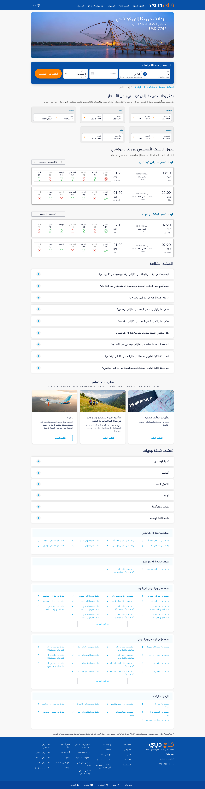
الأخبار (108, 749)
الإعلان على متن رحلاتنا (84, 764)
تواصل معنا (106, 754)
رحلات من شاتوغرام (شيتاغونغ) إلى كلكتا (160, 616)
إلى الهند (141, 87)
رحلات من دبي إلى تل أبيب (53, 703)
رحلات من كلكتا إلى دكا (159, 663)
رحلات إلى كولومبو (42, 767)
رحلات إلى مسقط (43, 757)
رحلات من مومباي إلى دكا (88, 671)
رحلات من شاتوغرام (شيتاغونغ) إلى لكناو (90, 616)
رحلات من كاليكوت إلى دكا (88, 655)
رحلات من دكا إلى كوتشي (123, 545)
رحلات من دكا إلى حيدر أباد (123, 540)
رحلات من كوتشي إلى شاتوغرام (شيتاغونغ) (55, 665)
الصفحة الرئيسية (166, 87)
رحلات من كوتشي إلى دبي (88, 711)
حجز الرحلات (126, 744)
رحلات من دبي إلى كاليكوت (88, 703)
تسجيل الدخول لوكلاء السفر (85, 772)
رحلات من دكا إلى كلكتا (159, 545)
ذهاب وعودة (161, 65)
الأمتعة (128, 759)
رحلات (152, 87)
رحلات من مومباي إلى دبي (53, 711)
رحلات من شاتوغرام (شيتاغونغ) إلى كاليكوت (54, 608)
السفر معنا (124, 5)
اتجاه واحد (146, 65)
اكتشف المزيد (157, 437)
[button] (102, 274)
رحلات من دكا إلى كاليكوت (53, 540)
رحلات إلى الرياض (43, 752)
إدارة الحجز (107, 744)
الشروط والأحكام (167, 758)
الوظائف (67, 767)
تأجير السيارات (64, 752)
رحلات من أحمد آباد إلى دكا (158, 646)
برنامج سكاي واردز (95, 5)
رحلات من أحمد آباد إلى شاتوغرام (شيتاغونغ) (124, 648)
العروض (127, 749)
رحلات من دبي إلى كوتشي (122, 703)
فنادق (68, 757)
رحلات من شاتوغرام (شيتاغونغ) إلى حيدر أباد (124, 608)
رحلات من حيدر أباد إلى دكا (88, 646)
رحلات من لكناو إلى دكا (159, 671)
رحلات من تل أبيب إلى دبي (157, 720)
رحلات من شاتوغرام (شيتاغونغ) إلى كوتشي (124, 571)
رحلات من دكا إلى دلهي (89, 540)
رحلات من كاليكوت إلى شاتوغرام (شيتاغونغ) (55, 657)
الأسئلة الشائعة (84, 752)
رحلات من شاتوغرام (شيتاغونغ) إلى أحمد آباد (159, 608)
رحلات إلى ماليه (44, 762)
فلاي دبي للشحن (104, 759)
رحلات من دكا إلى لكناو (89, 545)
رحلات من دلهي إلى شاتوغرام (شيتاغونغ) (125, 657)
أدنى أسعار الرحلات (65, 746)
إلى (141, 71)
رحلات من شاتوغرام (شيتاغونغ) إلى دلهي (90, 608)
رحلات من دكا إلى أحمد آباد (158, 540)
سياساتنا (170, 754)
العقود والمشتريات (83, 757)
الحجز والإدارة (138, 5)
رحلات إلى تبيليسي (46, 746)
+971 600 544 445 (165, 764)
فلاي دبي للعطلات (62, 762)
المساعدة (80, 5)
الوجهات (111, 5)
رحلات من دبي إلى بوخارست (161, 705)
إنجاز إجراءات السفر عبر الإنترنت (83, 746)
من (168, 71)
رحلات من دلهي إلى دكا (159, 655)
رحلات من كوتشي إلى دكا (88, 663)
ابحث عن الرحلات (48, 73)
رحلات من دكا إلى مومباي (53, 545)
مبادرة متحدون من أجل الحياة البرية (103, 766)
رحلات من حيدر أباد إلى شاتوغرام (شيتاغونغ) (55, 648)
